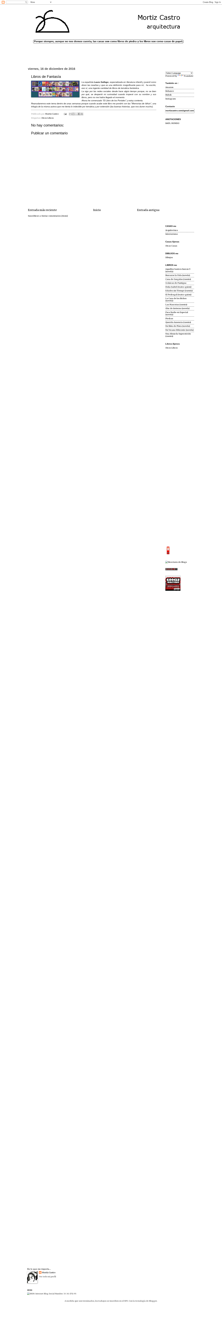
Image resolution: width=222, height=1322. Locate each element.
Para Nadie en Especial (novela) (176, 313)
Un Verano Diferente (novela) (179, 330)
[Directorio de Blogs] (176, 562)
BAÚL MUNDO (172, 123)
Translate (188, 76)
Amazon (169, 87)
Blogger (153, 1301)
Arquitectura (171, 230)
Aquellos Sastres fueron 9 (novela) (177, 270)
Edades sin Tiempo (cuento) (179, 290)
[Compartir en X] (76, 113)
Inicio (97, 210)
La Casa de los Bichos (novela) (176, 299)
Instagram (170, 98)
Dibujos (169, 257)
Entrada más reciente (42, 210)
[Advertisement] (179, 175)
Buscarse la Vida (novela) (177, 275)
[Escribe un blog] (73, 113)
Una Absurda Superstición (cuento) (178, 334)
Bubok (168, 95)
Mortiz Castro (48, 1272)
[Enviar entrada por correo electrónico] (65, 114)
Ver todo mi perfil (47, 1276)
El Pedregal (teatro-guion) (178, 294)
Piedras (169, 318)
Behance (169, 91)
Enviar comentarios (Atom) (55, 216)
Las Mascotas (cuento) (176, 304)
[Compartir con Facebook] (78, 113)
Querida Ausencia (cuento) (178, 322)
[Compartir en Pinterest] (81, 113)
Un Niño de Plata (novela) (177, 326)
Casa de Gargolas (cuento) (178, 279)
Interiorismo (171, 234)
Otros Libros (47, 118)
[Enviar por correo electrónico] (70, 113)
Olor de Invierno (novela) (177, 308)
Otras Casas (171, 246)
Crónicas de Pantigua (175, 283)
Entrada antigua (148, 210)
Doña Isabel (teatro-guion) (178, 287)
